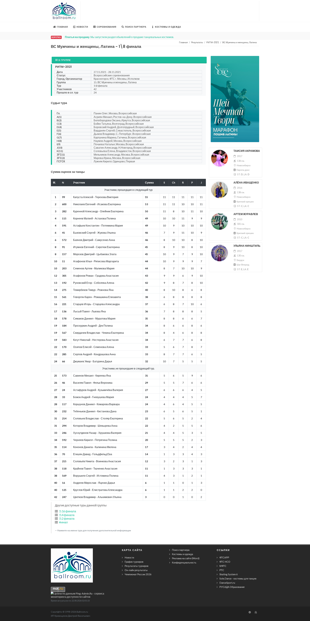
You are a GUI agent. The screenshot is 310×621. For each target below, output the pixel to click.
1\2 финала (66, 518)
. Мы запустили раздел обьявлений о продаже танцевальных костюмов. (119, 36)
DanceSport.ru (227, 582)
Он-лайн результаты (136, 570)
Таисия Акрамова (246, 151)
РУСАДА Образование (232, 586)
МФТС (222, 565)
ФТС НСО (224, 561)
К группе (65, 60)
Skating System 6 (228, 574)
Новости (129, 557)
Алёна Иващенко (246, 182)
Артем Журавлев (245, 214)
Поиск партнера (180, 549)
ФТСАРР (224, 557)
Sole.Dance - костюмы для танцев (237, 578)
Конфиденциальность (184, 562)
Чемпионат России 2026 (138, 574)
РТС (221, 570)
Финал (63, 522)
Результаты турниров (136, 565)
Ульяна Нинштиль (246, 246)
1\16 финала (67, 511)
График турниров (134, 561)
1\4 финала (66, 515)
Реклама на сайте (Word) (185, 558)
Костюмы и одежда (182, 554)
